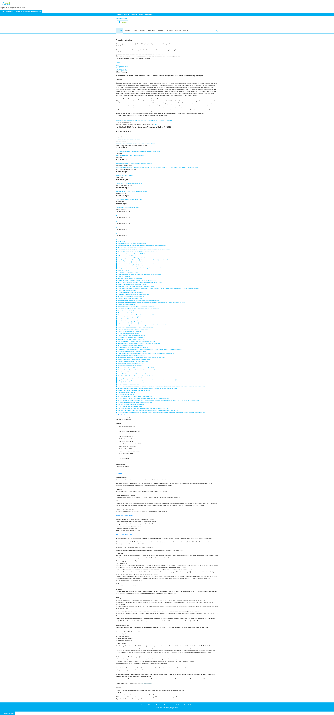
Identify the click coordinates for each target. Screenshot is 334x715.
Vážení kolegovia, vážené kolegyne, (127, 392)
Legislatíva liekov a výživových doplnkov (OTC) (129, 323)
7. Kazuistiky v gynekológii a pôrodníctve (141, 14)
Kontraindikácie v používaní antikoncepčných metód (131, 310)
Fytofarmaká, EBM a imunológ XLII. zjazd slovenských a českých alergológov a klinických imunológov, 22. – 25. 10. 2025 (148, 410)
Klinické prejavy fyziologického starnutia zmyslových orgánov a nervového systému (139, 308)
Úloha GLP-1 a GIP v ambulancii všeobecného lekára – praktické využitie (136, 376)
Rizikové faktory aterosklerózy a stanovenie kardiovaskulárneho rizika (135, 327)
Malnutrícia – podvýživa (122, 135)
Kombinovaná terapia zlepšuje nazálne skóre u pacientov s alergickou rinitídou (137, 369)
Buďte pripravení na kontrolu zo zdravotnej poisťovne (131, 337)
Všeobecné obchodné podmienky (157, 705)
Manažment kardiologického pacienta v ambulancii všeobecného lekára (134, 163)
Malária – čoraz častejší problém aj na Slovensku (130, 331)
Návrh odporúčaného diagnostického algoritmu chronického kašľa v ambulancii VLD (139, 343)
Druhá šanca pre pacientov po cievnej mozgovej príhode (132, 355)
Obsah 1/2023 (119, 64)
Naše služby (169, 30)
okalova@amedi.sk (146, 683)
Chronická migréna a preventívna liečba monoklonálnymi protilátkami (135, 396)
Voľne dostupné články (122, 66)
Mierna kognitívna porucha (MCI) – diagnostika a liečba (130, 155)
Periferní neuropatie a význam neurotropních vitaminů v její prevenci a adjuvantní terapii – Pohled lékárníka (144, 325)
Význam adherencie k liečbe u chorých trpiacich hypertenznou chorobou (136, 306)
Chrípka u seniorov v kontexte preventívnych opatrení (129, 183)
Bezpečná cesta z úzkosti (124, 319)
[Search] (217, 30)
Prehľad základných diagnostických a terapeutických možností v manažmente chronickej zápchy (142, 245)
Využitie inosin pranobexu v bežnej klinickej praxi (128, 207)
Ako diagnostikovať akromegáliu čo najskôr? (129, 317)
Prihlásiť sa (158, 124)
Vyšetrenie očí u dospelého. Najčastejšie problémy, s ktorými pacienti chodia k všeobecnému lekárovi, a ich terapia (146, 264)
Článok (118, 62)
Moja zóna (186, 30)
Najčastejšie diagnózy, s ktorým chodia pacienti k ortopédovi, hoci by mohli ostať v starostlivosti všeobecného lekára (147, 388)
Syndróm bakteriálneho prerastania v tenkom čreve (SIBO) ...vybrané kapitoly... (135, 143)
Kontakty (178, 30)
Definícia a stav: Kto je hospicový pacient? (128, 333)
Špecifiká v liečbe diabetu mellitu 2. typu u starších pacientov (133, 361)
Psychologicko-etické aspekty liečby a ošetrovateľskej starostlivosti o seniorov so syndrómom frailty (143, 408)
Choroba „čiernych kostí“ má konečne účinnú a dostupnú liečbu (134, 359)
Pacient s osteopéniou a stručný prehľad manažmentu (131, 335)
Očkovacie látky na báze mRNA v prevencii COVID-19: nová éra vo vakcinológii (137, 251)
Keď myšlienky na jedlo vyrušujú (126, 394)
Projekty (160, 30)
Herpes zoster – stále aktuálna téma (127, 312)
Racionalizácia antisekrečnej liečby (126, 304)
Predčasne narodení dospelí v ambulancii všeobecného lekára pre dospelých (137, 341)
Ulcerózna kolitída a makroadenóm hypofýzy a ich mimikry (132, 266)
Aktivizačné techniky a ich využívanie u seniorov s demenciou (133, 347)
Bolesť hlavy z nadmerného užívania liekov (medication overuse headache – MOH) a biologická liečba (143, 260)
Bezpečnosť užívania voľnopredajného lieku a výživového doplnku (134, 321)
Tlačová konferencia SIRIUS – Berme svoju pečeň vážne (132, 243)
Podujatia (127, 30)
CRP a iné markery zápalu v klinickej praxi (128, 255)
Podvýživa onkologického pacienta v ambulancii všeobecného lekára (135, 402)
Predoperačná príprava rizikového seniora (128, 384)
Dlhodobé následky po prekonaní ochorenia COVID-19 (131, 253)
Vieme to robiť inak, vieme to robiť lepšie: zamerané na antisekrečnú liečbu (136, 367)
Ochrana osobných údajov (175, 705)
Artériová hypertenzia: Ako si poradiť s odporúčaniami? (132, 378)
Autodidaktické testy (121, 70)
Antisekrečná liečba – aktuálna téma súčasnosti (128, 139)
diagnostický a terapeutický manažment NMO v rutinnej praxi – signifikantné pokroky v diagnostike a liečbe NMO (144, 120)
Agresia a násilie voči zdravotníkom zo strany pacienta (131, 339)
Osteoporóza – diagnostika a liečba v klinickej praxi (129, 199)
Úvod (120, 30)
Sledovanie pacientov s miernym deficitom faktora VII (131, 404)
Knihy (135, 30)
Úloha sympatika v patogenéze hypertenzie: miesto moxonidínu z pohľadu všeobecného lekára (142, 357)
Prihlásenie (119, 18)
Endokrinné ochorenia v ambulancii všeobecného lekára (132, 351)
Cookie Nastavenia (7, 713)
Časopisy (142, 30)
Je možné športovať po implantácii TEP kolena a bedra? (132, 374)
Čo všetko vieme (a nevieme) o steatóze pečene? (130, 406)
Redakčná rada (120, 68)
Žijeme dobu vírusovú (123, 270)
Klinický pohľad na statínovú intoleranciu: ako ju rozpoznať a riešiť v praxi (136, 382)
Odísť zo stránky (7, 11)
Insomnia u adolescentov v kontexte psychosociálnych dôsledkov (134, 390)
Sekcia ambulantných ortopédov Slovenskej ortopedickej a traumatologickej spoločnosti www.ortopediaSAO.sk (146, 353)
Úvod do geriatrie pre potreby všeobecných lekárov (131, 345)
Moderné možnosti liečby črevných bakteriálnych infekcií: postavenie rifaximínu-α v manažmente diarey (143, 398)
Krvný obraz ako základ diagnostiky (125, 175)
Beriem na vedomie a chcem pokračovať (28, 11)
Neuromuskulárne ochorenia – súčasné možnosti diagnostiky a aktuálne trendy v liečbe (138, 151)
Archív (117, 65)
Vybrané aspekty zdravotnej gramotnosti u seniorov (131, 363)
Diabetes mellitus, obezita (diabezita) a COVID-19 (130, 262)
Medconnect (151, 30)
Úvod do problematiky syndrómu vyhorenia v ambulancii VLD (133, 329)
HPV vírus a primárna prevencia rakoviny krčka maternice (132, 247)
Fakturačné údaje (188, 705)
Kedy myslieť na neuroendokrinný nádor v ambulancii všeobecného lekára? (136, 314)
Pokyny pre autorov (121, 69)
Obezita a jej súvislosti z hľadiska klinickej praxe (130, 365)
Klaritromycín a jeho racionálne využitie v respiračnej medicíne (131, 191)
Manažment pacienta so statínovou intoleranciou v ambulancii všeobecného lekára (138, 300)
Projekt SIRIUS (121, 241)
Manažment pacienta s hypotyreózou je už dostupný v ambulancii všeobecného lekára (139, 274)
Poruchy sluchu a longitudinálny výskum (128, 272)
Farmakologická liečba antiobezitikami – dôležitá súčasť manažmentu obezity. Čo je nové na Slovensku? (144, 249)
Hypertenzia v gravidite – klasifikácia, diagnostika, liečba (132, 258)
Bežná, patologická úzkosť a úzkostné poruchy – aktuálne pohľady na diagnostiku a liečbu (140, 268)
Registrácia (125, 18)
